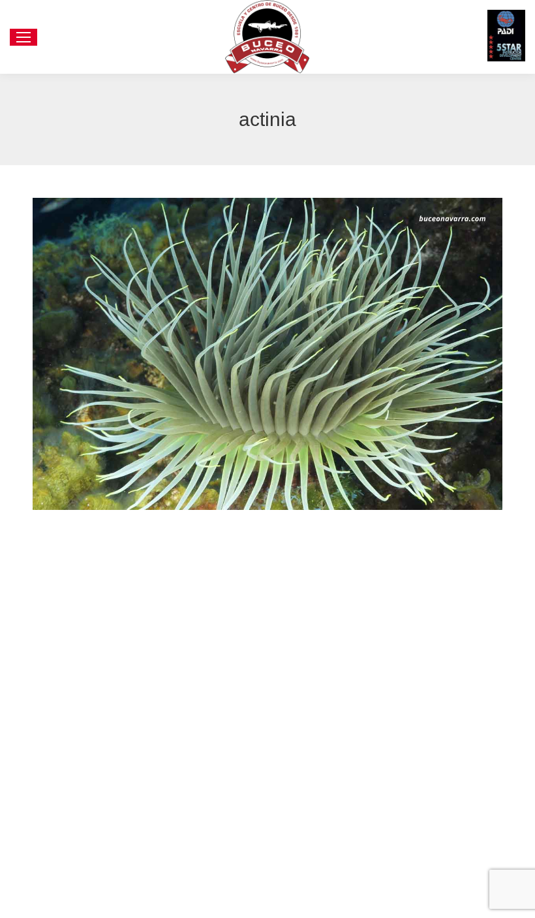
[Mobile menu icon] (23, 37)
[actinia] (267, 354)
